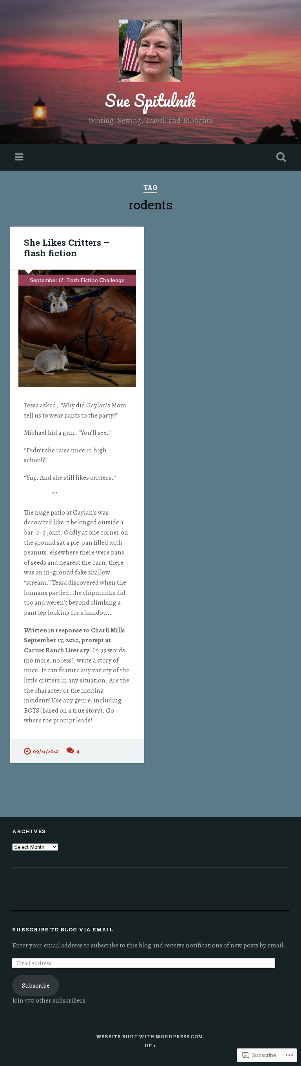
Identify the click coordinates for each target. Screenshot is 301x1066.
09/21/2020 (46, 751)
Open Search (280, 157)
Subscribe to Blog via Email (62, 929)
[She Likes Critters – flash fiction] (77, 328)
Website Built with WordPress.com (149, 1036)
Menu (20, 157)
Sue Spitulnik (150, 100)
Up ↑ (150, 1045)
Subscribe (36, 985)
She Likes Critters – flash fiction (66, 247)
